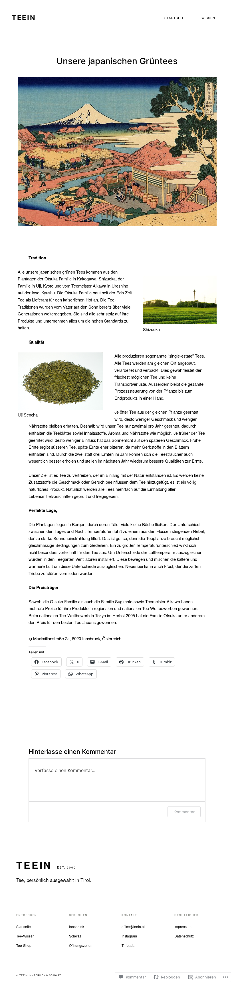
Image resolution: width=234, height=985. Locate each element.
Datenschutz (184, 935)
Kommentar (184, 811)
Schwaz (75, 935)
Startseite (23, 926)
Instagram (129, 935)
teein (24, 18)
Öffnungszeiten (80, 945)
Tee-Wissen (25, 935)
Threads (128, 945)
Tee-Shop (23, 945)
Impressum (182, 926)
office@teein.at (133, 926)
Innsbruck (76, 926)
